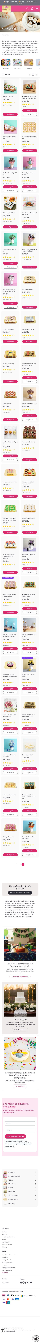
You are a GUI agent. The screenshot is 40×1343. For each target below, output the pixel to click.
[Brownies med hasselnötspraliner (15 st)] (29, 711)
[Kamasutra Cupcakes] (29, 438)
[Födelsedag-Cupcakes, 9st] (10, 133)
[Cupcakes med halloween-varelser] (29, 479)
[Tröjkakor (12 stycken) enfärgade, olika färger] (10, 515)
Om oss (4, 1239)
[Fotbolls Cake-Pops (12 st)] (10, 246)
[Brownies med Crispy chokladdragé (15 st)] (29, 591)
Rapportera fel (5, 1242)
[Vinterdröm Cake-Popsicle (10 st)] (10, 751)
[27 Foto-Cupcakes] (10, 325)
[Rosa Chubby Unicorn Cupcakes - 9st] (10, 591)
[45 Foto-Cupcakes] (29, 285)
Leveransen (5, 1234)
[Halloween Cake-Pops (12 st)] (29, 551)
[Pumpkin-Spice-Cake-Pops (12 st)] (29, 833)
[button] (35, 1338)
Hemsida (4, 25)
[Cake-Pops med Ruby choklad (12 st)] (10, 711)
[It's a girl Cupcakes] (10, 833)
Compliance (5, 1257)
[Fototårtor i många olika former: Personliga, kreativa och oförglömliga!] (20, 1053)
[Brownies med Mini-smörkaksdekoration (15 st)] (29, 793)
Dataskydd (4, 1265)
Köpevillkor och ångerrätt (8, 1255)
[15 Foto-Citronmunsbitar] (10, 478)
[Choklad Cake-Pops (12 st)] (10, 169)
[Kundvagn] (32, 9)
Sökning (4, 1232)
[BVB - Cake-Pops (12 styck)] (29, 671)
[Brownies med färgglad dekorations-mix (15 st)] (29, 93)
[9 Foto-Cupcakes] (10, 92)
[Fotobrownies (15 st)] (10, 209)
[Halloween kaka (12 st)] (10, 791)
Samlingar (10, 25)
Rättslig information (7, 1260)
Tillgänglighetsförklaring (8, 1267)
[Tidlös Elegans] (20, 1000)
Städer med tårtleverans (8, 1237)
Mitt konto (4, 1247)
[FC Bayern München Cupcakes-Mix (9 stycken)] (10, 552)
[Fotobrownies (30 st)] (29, 325)
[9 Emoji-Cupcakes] (10, 359)
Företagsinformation (7, 1262)
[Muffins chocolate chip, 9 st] (10, 439)
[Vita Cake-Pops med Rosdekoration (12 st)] (10, 286)
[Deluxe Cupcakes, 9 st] (29, 514)
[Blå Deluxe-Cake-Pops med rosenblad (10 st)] (10, 631)
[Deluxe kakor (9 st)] (29, 751)
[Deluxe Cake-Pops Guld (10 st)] (29, 631)
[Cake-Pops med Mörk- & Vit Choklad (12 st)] (29, 246)
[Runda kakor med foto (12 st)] (29, 133)
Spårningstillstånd (7, 1270)
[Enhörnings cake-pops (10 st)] (29, 169)
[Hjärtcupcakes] (10, 399)
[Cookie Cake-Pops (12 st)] (29, 399)
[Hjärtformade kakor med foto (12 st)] (29, 209)
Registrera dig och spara (15, 1136)
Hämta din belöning (7, 1244)
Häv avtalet (5, 1272)
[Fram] (23, 864)
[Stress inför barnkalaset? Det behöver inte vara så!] (20, 944)
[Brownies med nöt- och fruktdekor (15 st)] (29, 360)
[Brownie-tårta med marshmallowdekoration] (10, 671)
